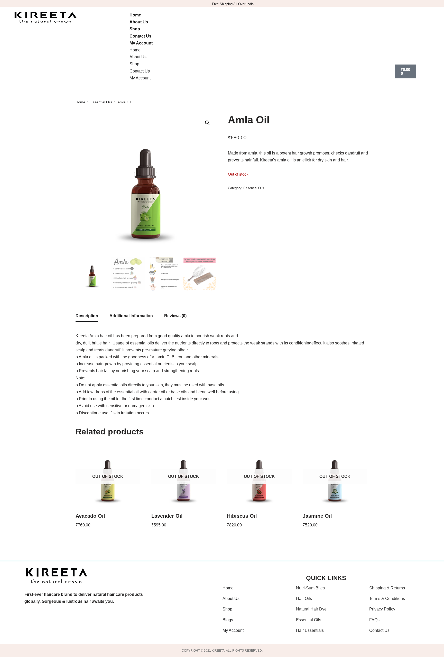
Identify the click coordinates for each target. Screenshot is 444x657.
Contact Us (140, 36)
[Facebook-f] (30, 624)
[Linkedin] (95, 624)
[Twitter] (74, 624)
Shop (135, 29)
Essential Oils (101, 102)
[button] (207, 122)
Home (135, 15)
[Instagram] (52, 624)
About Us (139, 22)
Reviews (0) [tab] (175, 316)
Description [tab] (87, 316)
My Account (141, 43)
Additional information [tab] (131, 316)
